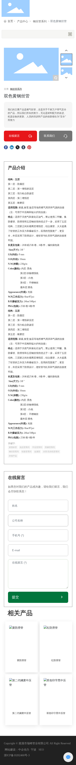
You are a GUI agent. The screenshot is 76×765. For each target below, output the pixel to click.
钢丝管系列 (40, 21)
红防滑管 (56, 660)
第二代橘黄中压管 (21, 713)
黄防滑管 (21, 660)
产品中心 (22, 21)
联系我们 (49, 135)
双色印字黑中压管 (56, 713)
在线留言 (14, 135)
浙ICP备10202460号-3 (17, 755)
